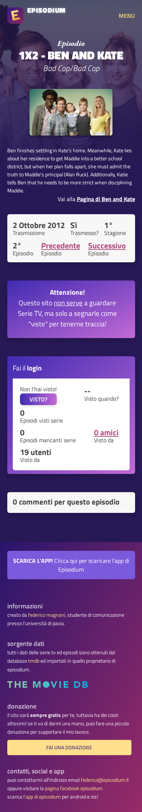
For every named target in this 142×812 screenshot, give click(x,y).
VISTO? (38, 399)
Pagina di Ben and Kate (106, 199)
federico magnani (46, 615)
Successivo (107, 245)
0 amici (106, 432)
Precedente (60, 245)
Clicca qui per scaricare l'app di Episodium (71, 565)
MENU (127, 15)
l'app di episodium (42, 797)
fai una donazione (69, 748)
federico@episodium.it (105, 780)
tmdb (33, 661)
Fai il (27, 367)
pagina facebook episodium (73, 788)
